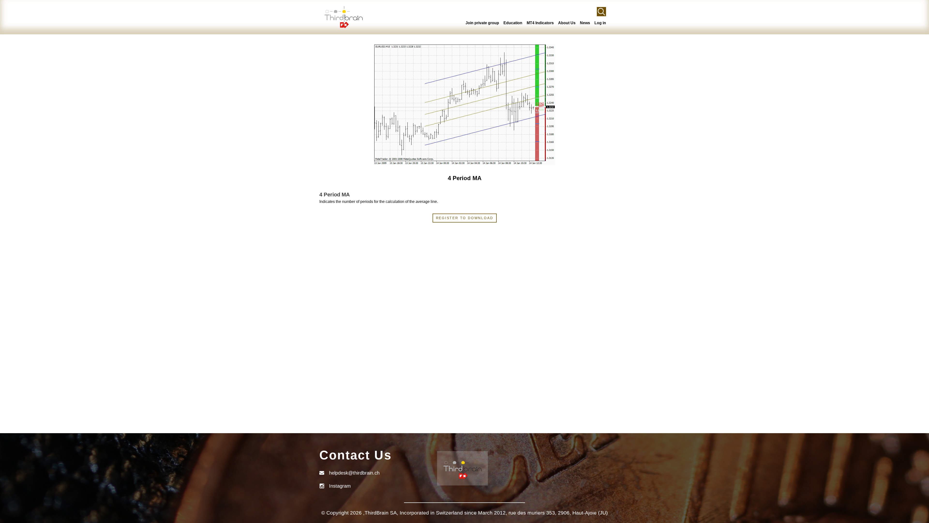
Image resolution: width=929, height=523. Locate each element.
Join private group (482, 23)
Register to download (464, 218)
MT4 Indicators (540, 23)
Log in (600, 23)
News (585, 23)
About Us (567, 23)
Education (512, 23)
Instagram (340, 486)
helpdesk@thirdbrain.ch (354, 473)
